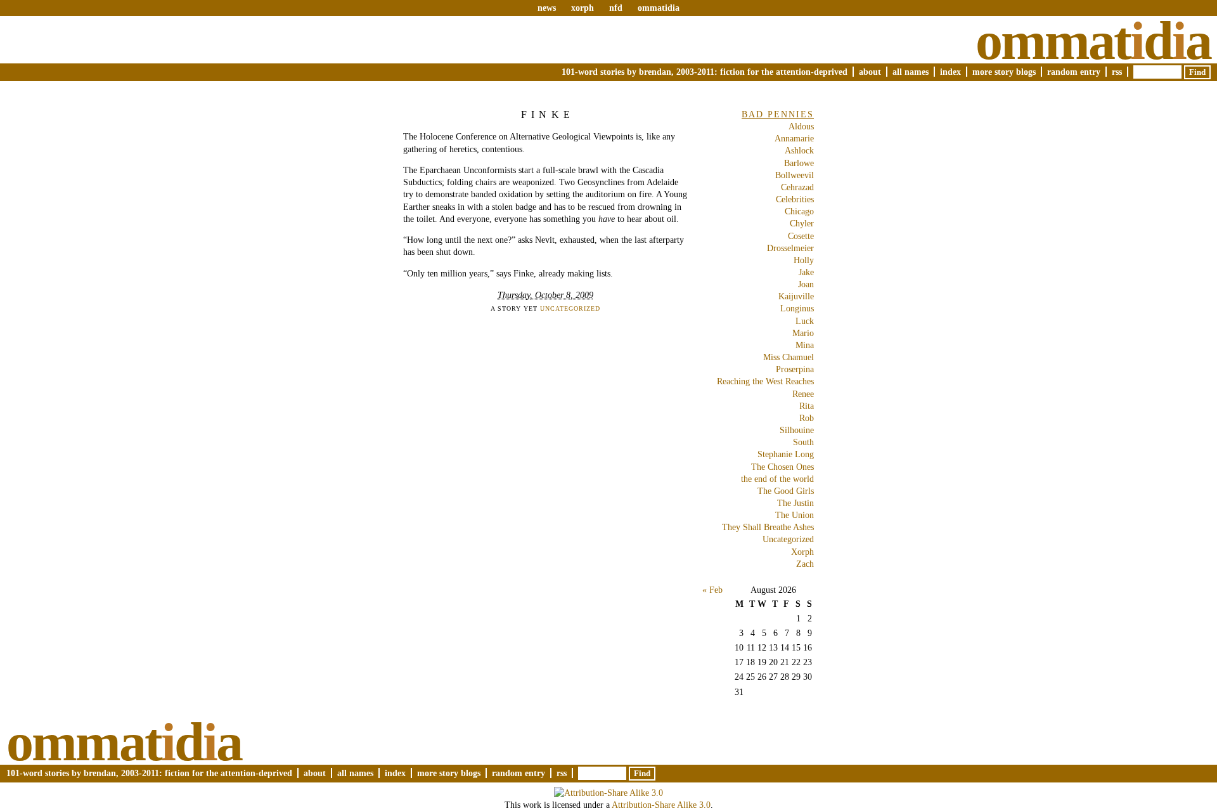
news (547, 8)
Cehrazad (797, 187)
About (870, 72)
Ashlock (799, 150)
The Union (794, 515)
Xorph (802, 552)
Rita (806, 406)
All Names (910, 72)
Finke (547, 114)
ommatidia (658, 8)
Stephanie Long (785, 454)
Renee (803, 394)
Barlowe (799, 163)
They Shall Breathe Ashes (768, 527)
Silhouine (797, 430)
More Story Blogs (1004, 72)
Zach (805, 564)
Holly (804, 260)
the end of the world (777, 479)
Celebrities (795, 199)
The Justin (795, 503)
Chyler (802, 223)
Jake (806, 272)
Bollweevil (794, 175)
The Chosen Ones (782, 467)
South (803, 442)
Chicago (799, 211)
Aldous (801, 126)
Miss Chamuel (788, 357)
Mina (804, 345)
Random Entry (1073, 72)
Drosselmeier (790, 248)
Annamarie (794, 138)
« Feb (712, 590)
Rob (806, 418)
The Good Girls (785, 491)
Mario (803, 333)
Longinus (797, 308)
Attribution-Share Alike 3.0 (661, 805)
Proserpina (795, 369)
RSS (1117, 72)
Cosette (801, 236)
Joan (806, 284)
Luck (804, 321)
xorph (582, 8)
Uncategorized (570, 308)
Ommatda (1093, 40)
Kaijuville (796, 296)
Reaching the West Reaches (765, 381)
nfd (615, 8)
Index (950, 72)
